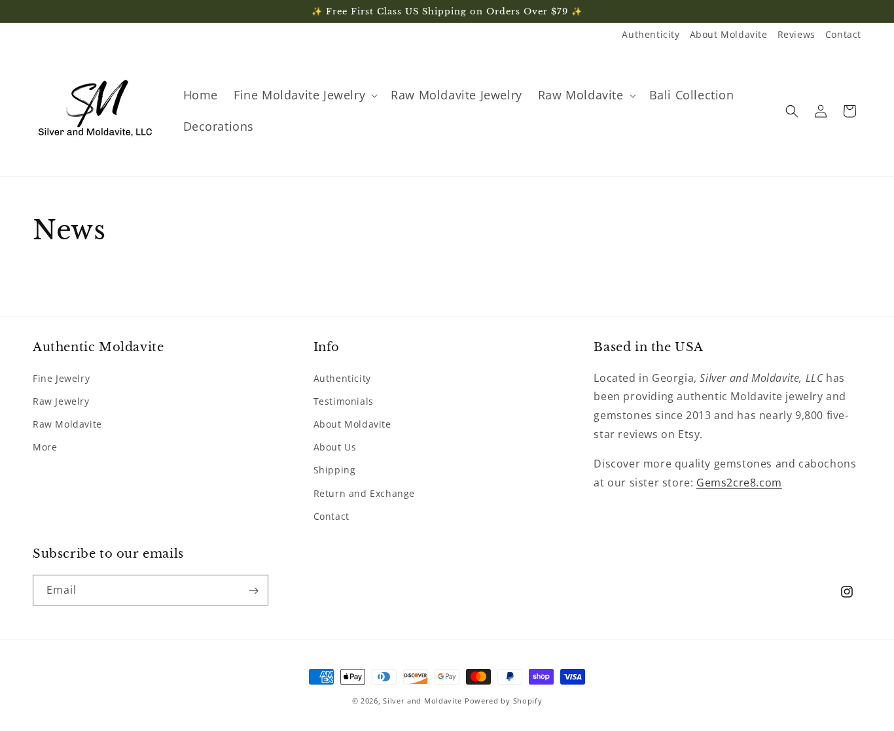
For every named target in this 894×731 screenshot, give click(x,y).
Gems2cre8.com (739, 482)
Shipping (334, 470)
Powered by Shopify (504, 701)
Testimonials (343, 400)
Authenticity (650, 34)
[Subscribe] (253, 590)
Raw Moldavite (67, 423)
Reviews (796, 34)
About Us (335, 446)
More (45, 446)
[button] (304, 95)
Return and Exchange (364, 492)
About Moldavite (729, 34)
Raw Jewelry (61, 400)
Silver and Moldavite (424, 701)
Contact (843, 34)
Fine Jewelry (61, 377)
